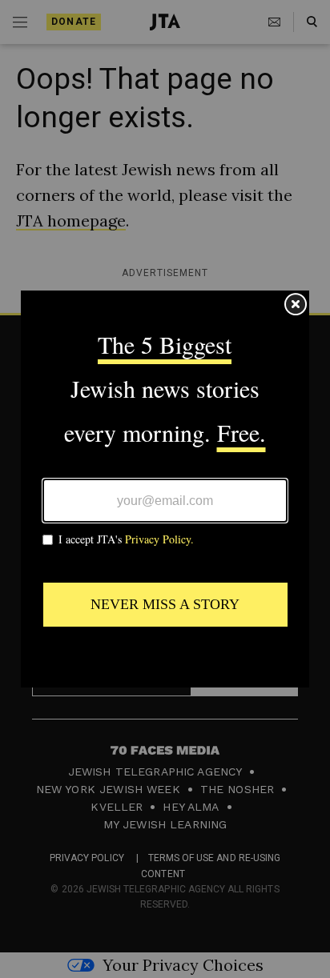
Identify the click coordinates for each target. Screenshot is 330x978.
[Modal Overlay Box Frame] (165, 489)
